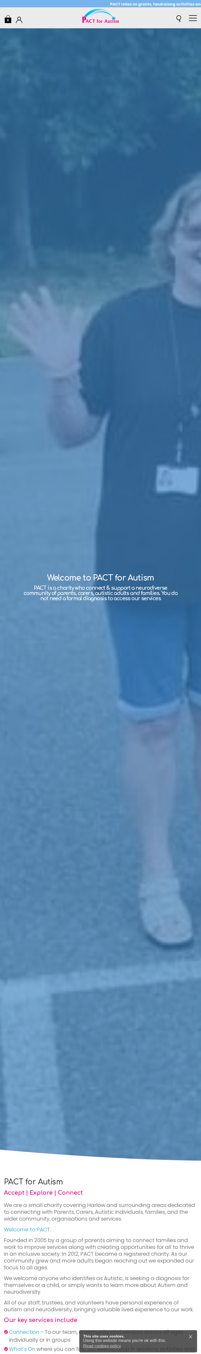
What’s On (22, 1349)
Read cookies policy (102, 1346)
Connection (24, 1332)
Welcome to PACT (27, 1229)
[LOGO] (100, 17)
